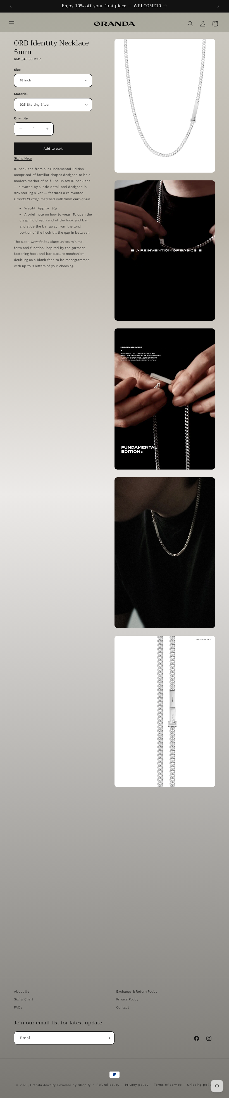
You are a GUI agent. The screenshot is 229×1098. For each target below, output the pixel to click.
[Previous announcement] (11, 6)
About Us (21, 991)
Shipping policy (200, 1085)
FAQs (18, 1007)
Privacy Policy (127, 999)
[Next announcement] (218, 6)
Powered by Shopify (74, 1085)
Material (21, 94)
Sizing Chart (23, 999)
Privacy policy (137, 1085)
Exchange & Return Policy (136, 991)
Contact (122, 1007)
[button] (12, 24)
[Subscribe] (108, 1037)
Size (17, 70)
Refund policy (108, 1085)
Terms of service (168, 1085)
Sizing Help (23, 158)
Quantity (21, 118)
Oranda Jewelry (43, 1085)
